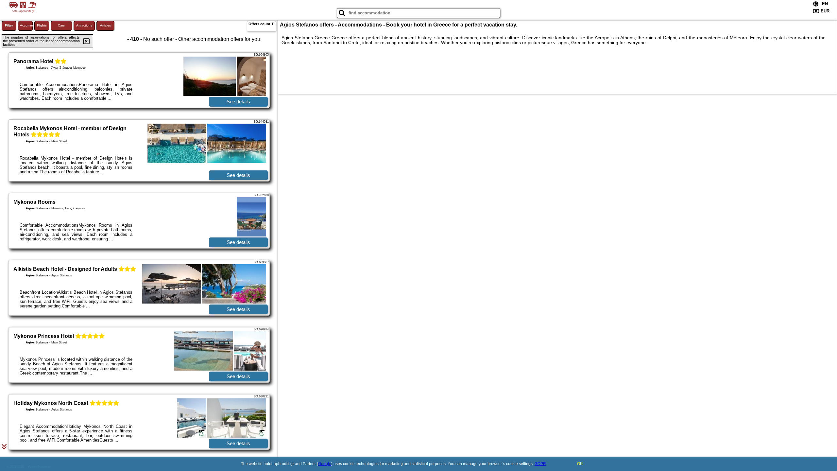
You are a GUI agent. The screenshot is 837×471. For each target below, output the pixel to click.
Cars (61, 25)
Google (324, 464)
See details (238, 101)
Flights (42, 25)
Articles (105, 25)
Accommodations (26, 25)
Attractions (84, 25)
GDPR (540, 464)
